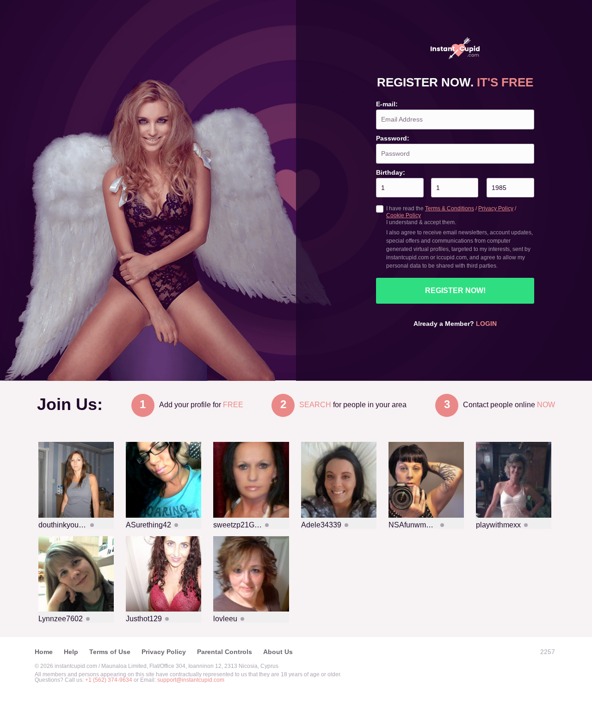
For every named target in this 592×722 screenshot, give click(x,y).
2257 (547, 651)
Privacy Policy (495, 208)
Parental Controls (224, 651)
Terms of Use (109, 651)
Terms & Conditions (449, 208)
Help (71, 651)
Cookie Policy (403, 215)
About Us (278, 651)
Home (44, 651)
